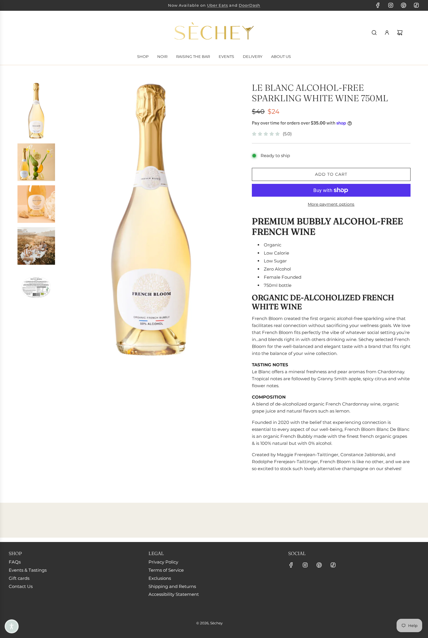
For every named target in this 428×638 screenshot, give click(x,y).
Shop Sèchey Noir (191, 5)
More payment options (331, 204)
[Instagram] (390, 5)
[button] (12, 626)
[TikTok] (416, 5)
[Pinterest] (403, 5)
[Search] (374, 32)
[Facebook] (378, 5)
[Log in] (387, 32)
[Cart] (399, 32)
